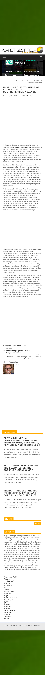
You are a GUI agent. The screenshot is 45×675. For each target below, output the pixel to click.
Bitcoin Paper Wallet (10, 577)
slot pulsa (7, 604)
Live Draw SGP (9, 581)
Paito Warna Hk (9, 591)
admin (19, 96)
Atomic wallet (8, 614)
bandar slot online (9, 610)
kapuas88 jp (8, 585)
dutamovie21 (8, 616)
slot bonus (7, 606)
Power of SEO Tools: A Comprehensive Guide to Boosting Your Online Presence (23, 357)
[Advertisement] (22, 22)
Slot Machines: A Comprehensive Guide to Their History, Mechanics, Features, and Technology (22, 441)
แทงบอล (6, 589)
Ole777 (6, 602)
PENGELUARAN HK (10, 598)
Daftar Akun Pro (9, 600)
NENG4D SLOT (9, 608)
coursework (7, 594)
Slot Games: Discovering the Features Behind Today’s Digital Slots (21, 468)
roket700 (7, 619)
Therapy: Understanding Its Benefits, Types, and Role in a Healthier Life (20, 493)
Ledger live (7, 612)
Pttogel (6, 596)
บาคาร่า (6, 587)
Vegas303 (7, 579)
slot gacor (7, 583)
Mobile (29, 96)
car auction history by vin (17, 346)
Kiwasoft (28, 625)
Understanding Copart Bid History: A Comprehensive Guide (18, 351)
